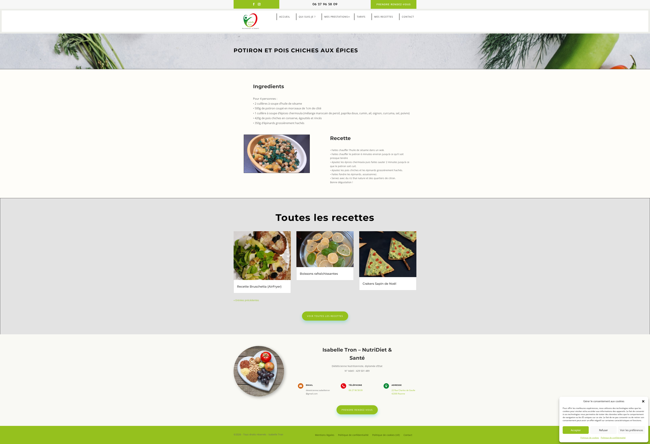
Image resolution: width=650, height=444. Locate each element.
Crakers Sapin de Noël (379, 284)
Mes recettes (383, 16)
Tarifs (361, 16)
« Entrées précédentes (246, 300)
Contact (408, 16)
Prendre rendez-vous (393, 4)
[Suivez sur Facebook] (253, 4)
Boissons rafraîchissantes (319, 274)
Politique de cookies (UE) (386, 434)
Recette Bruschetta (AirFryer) (259, 286)
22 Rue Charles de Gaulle (403, 390)
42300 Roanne (398, 393)
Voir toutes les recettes (325, 316)
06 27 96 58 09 (325, 4)
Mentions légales (324, 434)
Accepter (576, 430)
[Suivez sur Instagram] (259, 4)
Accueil (284, 16)
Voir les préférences (631, 430)
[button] (643, 401)
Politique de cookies (589, 437)
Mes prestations (336, 16)
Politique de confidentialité (613, 437)
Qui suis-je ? (307, 16)
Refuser (603, 430)
